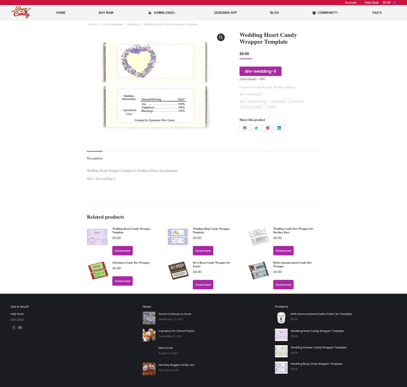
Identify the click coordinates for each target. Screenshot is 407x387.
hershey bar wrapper (251, 107)
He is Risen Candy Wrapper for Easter (211, 264)
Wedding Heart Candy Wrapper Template (131, 230)
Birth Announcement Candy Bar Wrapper (292, 264)
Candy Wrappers (262, 87)
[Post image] (149, 318)
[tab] (94, 156)
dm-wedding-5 (260, 71)
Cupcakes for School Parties (177, 331)
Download (122, 251)
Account (350, 2)
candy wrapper (278, 101)
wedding (270, 107)
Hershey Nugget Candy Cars (177, 365)
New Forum (166, 348)
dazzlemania (296, 101)
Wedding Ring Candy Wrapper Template (211, 230)
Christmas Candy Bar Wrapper (131, 262)
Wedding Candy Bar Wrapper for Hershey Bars (293, 230)
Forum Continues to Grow (175, 314)
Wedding (278, 87)
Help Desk (372, 2)
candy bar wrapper (257, 101)
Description (94, 158)
